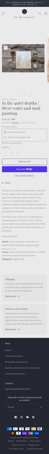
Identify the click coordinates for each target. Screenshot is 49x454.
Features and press (14, 356)
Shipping (15, 122)
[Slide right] (30, 94)
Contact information (34, 449)
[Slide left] (19, 94)
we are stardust (23, 438)
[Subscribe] (41, 407)
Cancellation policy (16, 449)
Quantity (5, 147)
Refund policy (21, 441)
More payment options (24, 175)
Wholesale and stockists (16, 362)
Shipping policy (33, 445)
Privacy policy (35, 441)
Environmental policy (15, 374)
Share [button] (7, 183)
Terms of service (18, 445)
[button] (3, 13)
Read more (10, 296)
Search (8, 350)
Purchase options (9, 127)
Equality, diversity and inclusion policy (23, 368)
